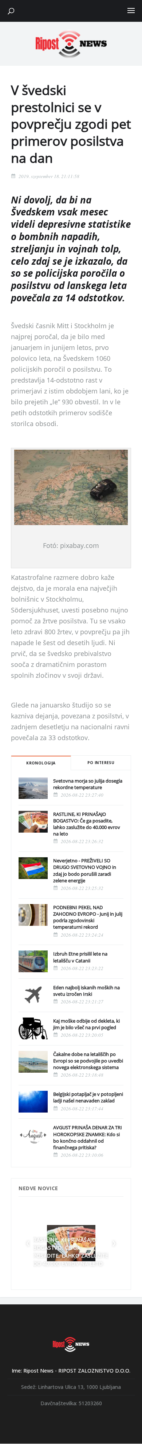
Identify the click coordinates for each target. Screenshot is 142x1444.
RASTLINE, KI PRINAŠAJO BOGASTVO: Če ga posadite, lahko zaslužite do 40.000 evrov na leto (86, 824)
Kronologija (40, 763)
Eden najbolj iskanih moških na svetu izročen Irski (86, 990)
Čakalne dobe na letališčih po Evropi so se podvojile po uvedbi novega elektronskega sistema (88, 1060)
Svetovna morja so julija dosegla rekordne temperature (87, 784)
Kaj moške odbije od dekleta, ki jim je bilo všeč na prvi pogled (86, 1024)
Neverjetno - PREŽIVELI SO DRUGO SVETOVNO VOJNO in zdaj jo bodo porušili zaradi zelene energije (84, 870)
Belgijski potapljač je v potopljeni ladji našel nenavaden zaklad (88, 1097)
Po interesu (100, 762)
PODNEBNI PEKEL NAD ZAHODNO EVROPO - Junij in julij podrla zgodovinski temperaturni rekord (87, 917)
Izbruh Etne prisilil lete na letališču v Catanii (80, 957)
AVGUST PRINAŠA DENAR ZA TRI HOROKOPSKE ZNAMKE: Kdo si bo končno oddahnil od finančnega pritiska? (87, 1137)
